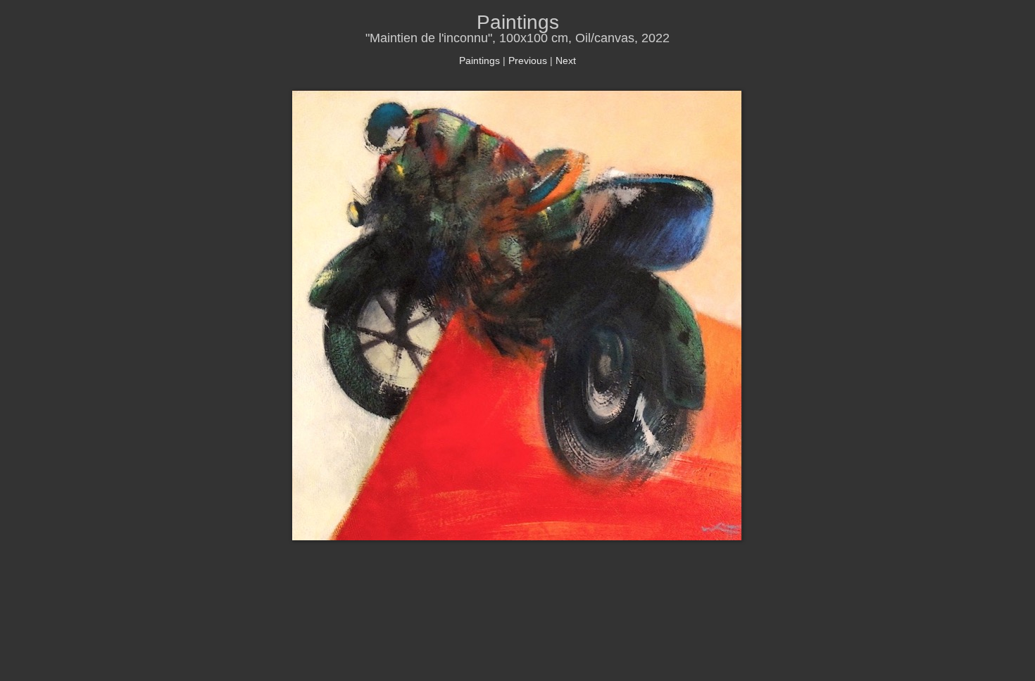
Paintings (479, 60)
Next (566, 60)
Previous (527, 60)
